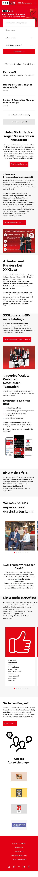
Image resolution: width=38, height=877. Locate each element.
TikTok (8, 393)
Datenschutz (19, 851)
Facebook (21, 391)
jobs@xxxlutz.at (26, 717)
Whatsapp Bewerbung (18, 855)
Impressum (19, 848)
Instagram (28, 391)
